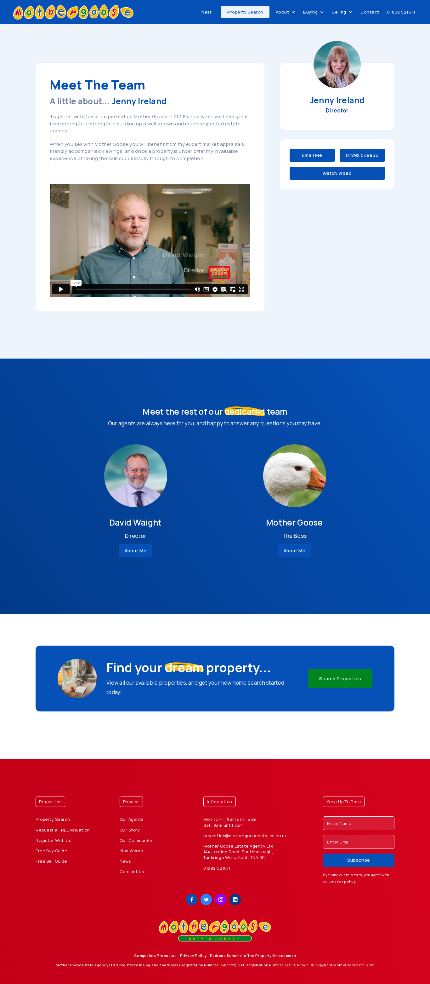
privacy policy (343, 881)
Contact (369, 12)
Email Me (312, 155)
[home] (73, 12)
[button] (285, 12)
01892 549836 (362, 155)
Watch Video (337, 173)
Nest (206, 12)
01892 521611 (401, 12)
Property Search (245, 12)
